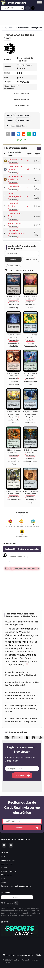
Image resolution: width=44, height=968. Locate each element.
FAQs (3, 878)
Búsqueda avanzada (22, 99)
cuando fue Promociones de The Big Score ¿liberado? (22, 683)
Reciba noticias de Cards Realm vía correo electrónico (22, 807)
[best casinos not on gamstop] (19, 930)
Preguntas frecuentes (16, 126)
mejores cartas (22, 115)
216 (28, 161)
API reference (6, 875)
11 (27, 188)
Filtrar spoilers (31, 259)
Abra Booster (23, 105)
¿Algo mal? (22, 139)
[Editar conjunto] (32, 61)
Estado (3, 882)
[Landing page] (3, 2)
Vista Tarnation (15, 223)
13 (28, 179)
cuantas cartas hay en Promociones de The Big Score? (20, 673)
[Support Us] (4, 845)
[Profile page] (33, 8)
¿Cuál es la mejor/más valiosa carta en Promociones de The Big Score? (21, 708)
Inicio (3, 856)
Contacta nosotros (8, 860)
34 (28, 169)
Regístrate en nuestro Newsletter (22, 749)
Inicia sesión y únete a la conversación (22, 549)
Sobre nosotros (7, 863)
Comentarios (23, 120)
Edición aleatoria (23, 93)
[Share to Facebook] (13, 134)
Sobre (9, 115)
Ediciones (11, 28)
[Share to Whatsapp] (29, 134)
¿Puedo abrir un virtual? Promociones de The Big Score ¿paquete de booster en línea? (20, 695)
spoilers (10, 120)
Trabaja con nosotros (9, 871)
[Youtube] (11, 845)
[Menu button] (39, 5)
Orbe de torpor (15, 159)
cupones (4, 867)
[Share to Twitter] (18, 134)
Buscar (13, 259)
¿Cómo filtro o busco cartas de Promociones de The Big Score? (21, 719)
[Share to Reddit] (23, 134)
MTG (4, 28)
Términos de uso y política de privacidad (16, 886)
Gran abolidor (14, 186)
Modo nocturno (7, 903)
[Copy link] (8, 134)
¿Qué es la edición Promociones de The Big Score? (21, 623)
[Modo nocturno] (27, 8)
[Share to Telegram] (34, 134)
